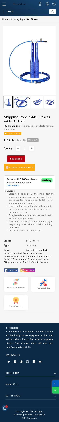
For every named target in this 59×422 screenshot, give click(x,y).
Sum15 (26, 262)
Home (5, 19)
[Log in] (54, 3)
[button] (5, 5)
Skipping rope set (13, 262)
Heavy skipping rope (14, 256)
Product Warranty (16, 306)
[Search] (52, 11)
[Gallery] (29, 67)
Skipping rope (20, 259)
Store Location (13, 133)
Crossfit (30, 250)
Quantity (8, 148)
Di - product (41, 250)
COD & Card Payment (16, 288)
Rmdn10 (8, 259)
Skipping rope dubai (38, 259)
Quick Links (13, 373)
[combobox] (26, 11)
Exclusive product (13, 253)
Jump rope (31, 256)
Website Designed (33, 414)
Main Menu (12, 384)
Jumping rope (44, 256)
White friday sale (39, 262)
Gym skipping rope (32, 253)
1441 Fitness (18, 121)
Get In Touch (13, 395)
